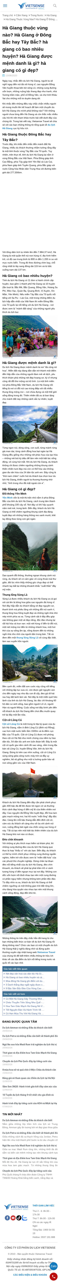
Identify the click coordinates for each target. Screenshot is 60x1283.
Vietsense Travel (46, 952)
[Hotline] (54, 1277)
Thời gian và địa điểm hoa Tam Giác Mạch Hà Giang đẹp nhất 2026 (29, 1053)
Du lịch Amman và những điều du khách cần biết (27, 1027)
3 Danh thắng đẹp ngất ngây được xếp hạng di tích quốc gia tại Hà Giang (25, 984)
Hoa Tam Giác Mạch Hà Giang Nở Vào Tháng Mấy (25, 1006)
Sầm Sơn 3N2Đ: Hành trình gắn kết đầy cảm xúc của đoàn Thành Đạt (29, 1087)
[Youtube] (13, 1217)
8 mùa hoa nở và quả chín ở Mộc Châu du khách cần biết (29, 1070)
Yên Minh (7, 497)
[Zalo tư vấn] (54, 1266)
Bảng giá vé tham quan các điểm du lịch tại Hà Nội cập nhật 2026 (28, 1078)
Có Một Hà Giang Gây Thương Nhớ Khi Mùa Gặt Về (25, 998)
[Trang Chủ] (31, 5)
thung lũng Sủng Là (27, 637)
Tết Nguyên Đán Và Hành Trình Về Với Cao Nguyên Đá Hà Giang (25, 1010)
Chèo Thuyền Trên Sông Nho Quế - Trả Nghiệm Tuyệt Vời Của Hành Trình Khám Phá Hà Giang (25, 1002)
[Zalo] (24, 1217)
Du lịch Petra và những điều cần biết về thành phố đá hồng (30, 1036)
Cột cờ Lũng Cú (11, 724)
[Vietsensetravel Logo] (15, 1206)
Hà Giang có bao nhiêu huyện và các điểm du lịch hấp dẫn (25, 977)
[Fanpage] (7, 1217)
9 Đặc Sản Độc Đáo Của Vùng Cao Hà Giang (25, 988)
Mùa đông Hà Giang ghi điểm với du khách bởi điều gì (25, 981)
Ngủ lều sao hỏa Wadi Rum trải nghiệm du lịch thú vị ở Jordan (29, 1045)
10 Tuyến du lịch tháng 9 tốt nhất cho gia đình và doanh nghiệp (28, 1095)
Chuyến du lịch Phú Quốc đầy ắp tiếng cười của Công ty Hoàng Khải (27, 1061)
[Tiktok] (18, 1217)
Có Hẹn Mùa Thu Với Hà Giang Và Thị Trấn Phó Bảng (25, 1013)
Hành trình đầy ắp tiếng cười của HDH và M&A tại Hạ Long (29, 1103)
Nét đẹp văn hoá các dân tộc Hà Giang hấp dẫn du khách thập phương (25, 973)
